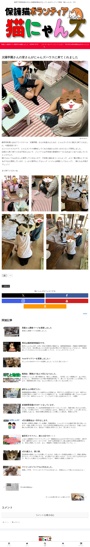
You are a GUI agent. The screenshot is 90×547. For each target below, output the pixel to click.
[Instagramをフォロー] (23, 301)
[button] (83, 370)
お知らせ (6, 286)
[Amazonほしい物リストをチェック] (45, 306)
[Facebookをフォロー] (66, 295)
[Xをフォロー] (23, 295)
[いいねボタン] (4, 275)
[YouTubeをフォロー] (66, 301)
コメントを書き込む (45, 515)
